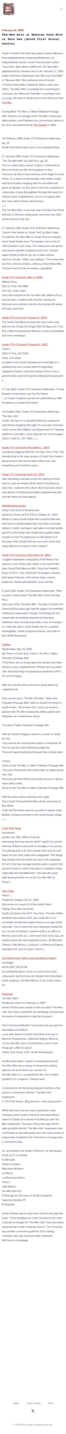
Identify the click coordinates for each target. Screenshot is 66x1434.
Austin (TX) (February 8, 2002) (25, 344)
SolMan (6, 644)
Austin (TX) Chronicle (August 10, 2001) (24, 317)
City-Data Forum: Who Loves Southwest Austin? (29, 958)
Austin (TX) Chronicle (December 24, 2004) (26, 555)
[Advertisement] (33, 1282)
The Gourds (40, 125)
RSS (50, 1403)
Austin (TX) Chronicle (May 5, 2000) (22, 277)
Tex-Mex (7, 102)
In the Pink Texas (11, 828)
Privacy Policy (34, 1403)
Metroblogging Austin (14, 505)
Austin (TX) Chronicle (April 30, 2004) (23, 474)
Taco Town (8, 891)
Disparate (7, 994)
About (16, 1403)
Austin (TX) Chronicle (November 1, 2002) (26, 447)
